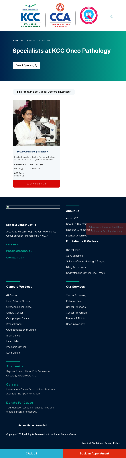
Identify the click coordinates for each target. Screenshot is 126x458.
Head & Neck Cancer (18, 301)
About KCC (72, 218)
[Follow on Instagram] (21, 268)
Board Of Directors (76, 224)
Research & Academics (79, 229)
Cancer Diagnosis (76, 306)
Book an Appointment (94, 453)
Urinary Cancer (14, 312)
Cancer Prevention (76, 312)
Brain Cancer (13, 335)
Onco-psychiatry (75, 324)
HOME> (16, 40)
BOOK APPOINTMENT (36, 184)
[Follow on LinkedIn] (8, 268)
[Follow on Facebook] (14, 268)
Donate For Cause (19, 402)
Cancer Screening (76, 295)
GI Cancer (12, 295)
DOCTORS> (26, 40)
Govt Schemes (74, 255)
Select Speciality (25, 65)
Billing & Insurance (76, 267)
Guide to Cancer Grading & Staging (85, 261)
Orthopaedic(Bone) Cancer (21, 329)
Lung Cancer (13, 352)
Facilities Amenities (76, 235)
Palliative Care (74, 301)
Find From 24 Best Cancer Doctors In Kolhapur (44, 91)
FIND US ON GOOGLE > (19, 251)
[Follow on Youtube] (27, 268)
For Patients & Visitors (82, 241)
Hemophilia (12, 341)
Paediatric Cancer (16, 346)
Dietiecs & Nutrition (76, 318)
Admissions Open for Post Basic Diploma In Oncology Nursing (106, 229)
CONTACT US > (15, 257)
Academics (14, 366)
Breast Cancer (14, 324)
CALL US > (12, 244)
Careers (12, 384)
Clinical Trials (73, 250)
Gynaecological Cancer (19, 306)
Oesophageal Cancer (18, 318)
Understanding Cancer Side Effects (86, 272)
